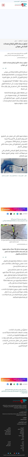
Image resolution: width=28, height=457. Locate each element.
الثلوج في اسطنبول (5, 175)
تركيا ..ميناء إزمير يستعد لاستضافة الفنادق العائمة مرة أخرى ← (14, 220)
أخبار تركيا (22, 427)
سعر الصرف (8, 429)
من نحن (9, 442)
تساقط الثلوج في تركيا (13, 175)
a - (3, 68)
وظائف (9, 427)
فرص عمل (22, 431)
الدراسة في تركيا (8, 434)
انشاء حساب (16, 1)
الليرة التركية (22, 433)
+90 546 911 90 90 (23, 419)
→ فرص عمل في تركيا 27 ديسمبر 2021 (19, 219)
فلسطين (22, 448)
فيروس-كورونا (21, 435)
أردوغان (22, 439)
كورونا (23, 434)
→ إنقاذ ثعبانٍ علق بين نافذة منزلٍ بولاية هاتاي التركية (16, 389)
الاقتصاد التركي (8, 431)
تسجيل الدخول (24, 1)
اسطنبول (22, 430)
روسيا (23, 446)
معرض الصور (8, 445)
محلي (16, 40)
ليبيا (23, 450)
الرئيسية (25, 40)
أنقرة (23, 436)
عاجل (23, 438)
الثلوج (26, 175)
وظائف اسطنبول (21, 429)
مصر (23, 449)
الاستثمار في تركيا (8, 430)
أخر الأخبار (20, 40)
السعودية (22, 445)
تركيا (23, 441)
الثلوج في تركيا (21, 175)
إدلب (23, 444)
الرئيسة (9, 441)
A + (5, 68)
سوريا (23, 442)
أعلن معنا (9, 444)
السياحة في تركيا (8, 433)
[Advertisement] (14, 24)
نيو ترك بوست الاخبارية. (7, 455)
